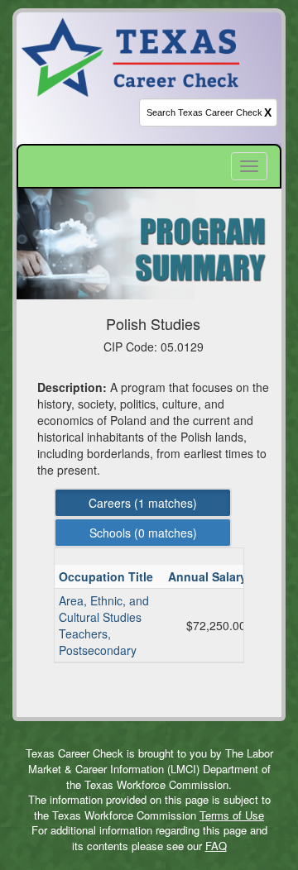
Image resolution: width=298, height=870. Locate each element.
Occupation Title (107, 576)
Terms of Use (231, 815)
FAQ (216, 845)
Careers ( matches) (143, 503)
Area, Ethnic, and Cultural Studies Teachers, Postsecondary (104, 625)
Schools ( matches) (143, 532)
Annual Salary (209, 576)
